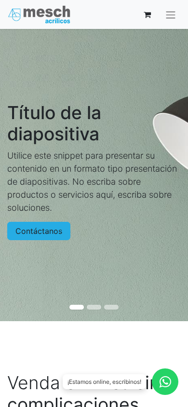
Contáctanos (38, 231)
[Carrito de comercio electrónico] (147, 14)
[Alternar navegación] (171, 14)
